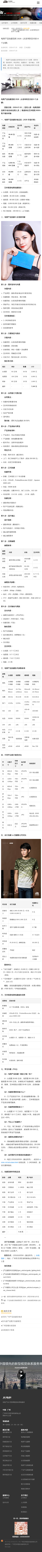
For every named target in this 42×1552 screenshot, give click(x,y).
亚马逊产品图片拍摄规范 (11, 1321)
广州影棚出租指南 (9, 1326)
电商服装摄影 (25, 1437)
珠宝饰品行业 (7, 1460)
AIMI (12, 28)
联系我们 (24, 1512)
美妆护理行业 (7, 1465)
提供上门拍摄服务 (27, 1432)
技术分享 (23, 23)
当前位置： (6, 28)
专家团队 (24, 1507)
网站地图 (7, 1547)
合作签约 (5, 23)
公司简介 (24, 1498)
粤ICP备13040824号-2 (12, 1542)
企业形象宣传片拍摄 (28, 1479)
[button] (38, 3)
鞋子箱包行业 (7, 1446)
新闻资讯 (19, 28)
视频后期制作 (25, 1489)
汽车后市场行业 (8, 1470)
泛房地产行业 (7, 1456)
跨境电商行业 (7, 1451)
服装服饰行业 (7, 1432)
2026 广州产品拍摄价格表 (12, 1317)
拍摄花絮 (33, 23)
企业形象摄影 (25, 1460)
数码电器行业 (7, 1474)
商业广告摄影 (25, 1451)
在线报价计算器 (8, 1330)
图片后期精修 (25, 1484)
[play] (21, 1372)
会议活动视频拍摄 (27, 1474)
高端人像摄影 (25, 1456)
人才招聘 (24, 1502)
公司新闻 (14, 23)
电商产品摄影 (25, 1442)
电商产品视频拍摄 (27, 1465)
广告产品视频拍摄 (27, 1470)
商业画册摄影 (25, 1446)
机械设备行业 (7, 1442)
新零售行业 (6, 1437)
